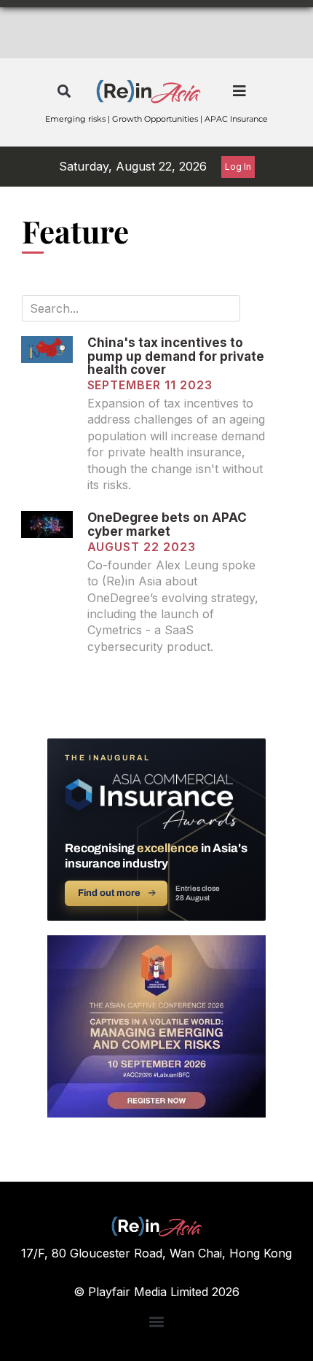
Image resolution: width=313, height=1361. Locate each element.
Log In (238, 166)
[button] (64, 91)
